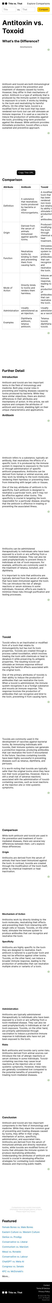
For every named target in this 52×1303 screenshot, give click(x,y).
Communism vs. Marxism (15, 1246)
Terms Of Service (43, 1288)
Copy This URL (26, 172)
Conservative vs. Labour (15, 1256)
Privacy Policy (44, 1291)
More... (5, 1276)
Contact (47, 1285)
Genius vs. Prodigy (12, 1237)
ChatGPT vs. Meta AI (13, 1261)
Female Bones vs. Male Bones (17, 1227)
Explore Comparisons (38, 3)
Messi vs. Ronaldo (11, 1251)
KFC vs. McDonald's (12, 1271)
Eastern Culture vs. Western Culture (21, 1232)
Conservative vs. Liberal (14, 1241)
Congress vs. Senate (13, 1266)
